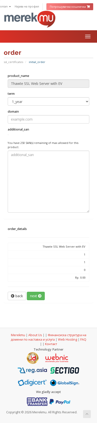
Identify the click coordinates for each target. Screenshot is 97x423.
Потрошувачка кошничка (68, 6)
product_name (18, 76)
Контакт (51, 344)
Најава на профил (27, 6)
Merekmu (18, 335)
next (34, 295)
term (11, 94)
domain (13, 111)
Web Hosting (67, 339)
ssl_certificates (13, 62)
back (18, 295)
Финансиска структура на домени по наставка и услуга (48, 337)
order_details (17, 229)
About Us (35, 335)
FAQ (83, 339)
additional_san (43, 138)
